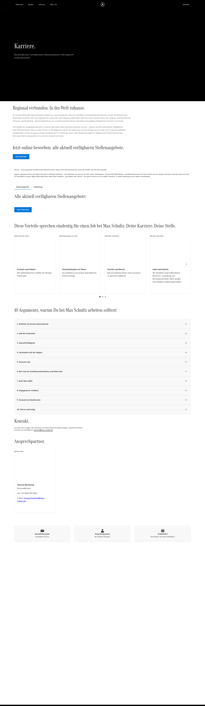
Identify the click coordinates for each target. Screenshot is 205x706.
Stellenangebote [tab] (22, 187)
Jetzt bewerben (23, 210)
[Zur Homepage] (102, 4)
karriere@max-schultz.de (43, 430)
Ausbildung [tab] (38, 187)
